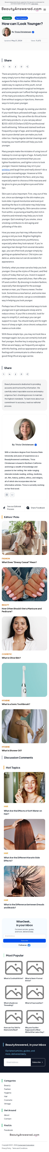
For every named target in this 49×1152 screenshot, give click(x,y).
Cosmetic (7, 654)
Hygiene (6, 700)
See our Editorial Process (14, 507)
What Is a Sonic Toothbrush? (16, 704)
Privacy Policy (6, 1148)
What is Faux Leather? (34, 1003)
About (6, 1115)
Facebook (8, 1130)
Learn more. (34, 3)
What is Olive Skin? (11, 657)
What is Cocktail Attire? (13, 978)
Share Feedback (38, 508)
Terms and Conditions (19, 1148)
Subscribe (24, 941)
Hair (6, 806)
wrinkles (6, 169)
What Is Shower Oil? (12, 750)
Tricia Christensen (23, 32)
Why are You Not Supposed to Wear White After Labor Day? (34, 1029)
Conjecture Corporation (26, 1145)
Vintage (7, 1103)
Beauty (5, 605)
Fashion (6, 558)
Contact (7, 1118)
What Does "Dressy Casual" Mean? (19, 562)
